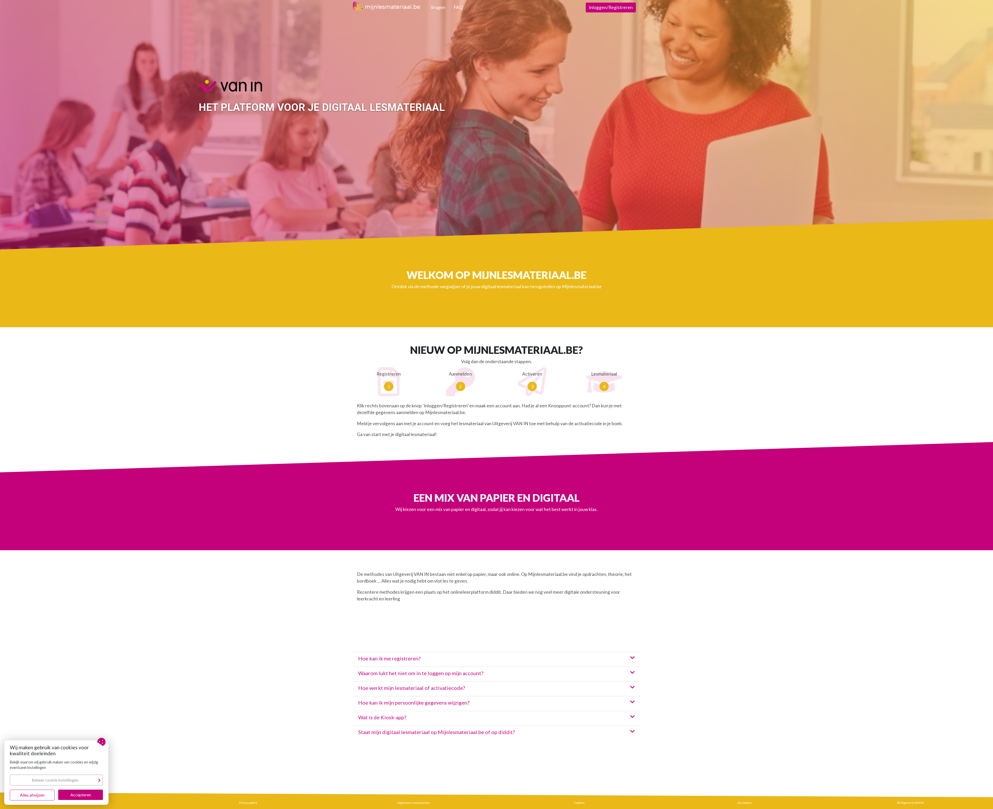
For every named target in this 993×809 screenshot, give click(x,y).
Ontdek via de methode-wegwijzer (426, 286)
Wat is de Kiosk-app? (382, 717)
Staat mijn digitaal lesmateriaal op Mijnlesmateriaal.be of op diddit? (436, 732)
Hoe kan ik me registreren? (389, 658)
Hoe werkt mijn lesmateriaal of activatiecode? (411, 688)
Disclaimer (745, 802)
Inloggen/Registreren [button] (611, 7)
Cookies (579, 802)
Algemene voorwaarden (413, 802)
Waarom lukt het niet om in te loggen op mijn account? (420, 673)
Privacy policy (248, 802)
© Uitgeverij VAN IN (910, 802)
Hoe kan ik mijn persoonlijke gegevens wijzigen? (413, 702)
